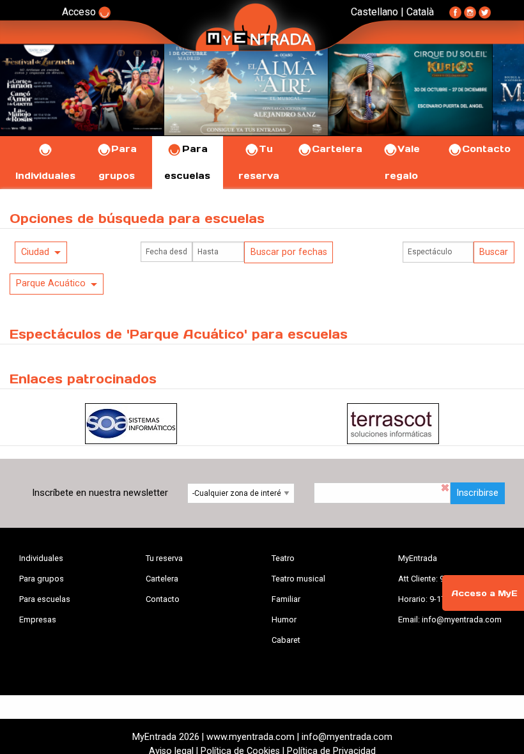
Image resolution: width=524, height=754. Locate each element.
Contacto (486, 149)
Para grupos (41, 578)
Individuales (41, 558)
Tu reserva (164, 558)
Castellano (374, 12)
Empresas (37, 619)
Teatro (283, 558)
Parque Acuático (51, 283)
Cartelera (337, 149)
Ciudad (35, 252)
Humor (284, 619)
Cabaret (286, 640)
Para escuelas (44, 599)
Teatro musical (298, 578)
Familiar (286, 599)
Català (420, 12)
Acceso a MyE (484, 593)
